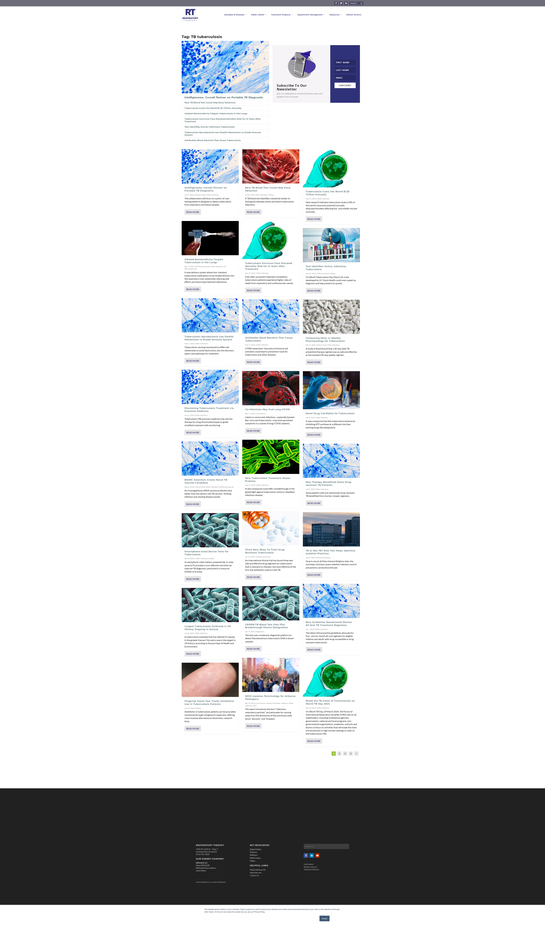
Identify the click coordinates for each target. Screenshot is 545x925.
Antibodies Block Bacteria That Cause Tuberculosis (213, 140)
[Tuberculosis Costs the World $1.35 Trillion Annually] (331, 168)
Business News (200, 195)
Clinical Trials (200, 487)
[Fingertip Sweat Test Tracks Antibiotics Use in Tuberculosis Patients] (210, 680)
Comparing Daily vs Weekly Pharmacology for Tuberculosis (325, 339)
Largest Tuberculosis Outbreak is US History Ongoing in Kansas (208, 628)
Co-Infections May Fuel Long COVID (267, 409)
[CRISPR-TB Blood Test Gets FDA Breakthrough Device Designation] (270, 603)
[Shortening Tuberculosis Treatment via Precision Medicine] (210, 387)
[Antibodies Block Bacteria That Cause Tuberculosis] (270, 316)
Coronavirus (261, 413)
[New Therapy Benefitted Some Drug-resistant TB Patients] (331, 461)
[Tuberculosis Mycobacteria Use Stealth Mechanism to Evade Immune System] (210, 315)
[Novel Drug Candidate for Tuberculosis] (331, 390)
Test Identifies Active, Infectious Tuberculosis (210, 126)
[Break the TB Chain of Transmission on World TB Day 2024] (331, 678)
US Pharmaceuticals (226, 487)
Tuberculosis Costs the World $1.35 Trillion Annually (213, 108)
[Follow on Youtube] (317, 855)
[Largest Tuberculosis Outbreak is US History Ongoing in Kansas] (210, 605)
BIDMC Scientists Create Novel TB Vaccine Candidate (206, 481)
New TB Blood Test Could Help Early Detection (210, 102)
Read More (192, 212)
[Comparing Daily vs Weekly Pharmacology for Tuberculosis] (331, 317)
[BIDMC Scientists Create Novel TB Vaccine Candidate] (210, 458)
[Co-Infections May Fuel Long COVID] (270, 388)
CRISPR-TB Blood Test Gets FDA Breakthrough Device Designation (266, 626)
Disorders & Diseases (234, 14)
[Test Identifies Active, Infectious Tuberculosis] (331, 245)
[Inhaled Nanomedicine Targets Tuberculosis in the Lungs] (210, 238)
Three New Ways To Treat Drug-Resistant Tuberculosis (265, 551)
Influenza (284, 703)
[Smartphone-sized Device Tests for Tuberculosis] (210, 530)
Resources (334, 14)
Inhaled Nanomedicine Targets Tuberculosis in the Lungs (216, 113)
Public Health (257, 14)
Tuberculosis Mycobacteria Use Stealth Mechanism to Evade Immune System (223, 133)
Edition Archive (353, 14)
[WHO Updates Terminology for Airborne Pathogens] (270, 675)
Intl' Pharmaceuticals (202, 266)
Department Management (310, 14)
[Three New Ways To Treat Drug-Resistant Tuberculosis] (270, 528)
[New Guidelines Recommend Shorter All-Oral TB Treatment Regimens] (331, 601)
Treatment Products (281, 14)
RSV (254, 706)
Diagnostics (260, 631)
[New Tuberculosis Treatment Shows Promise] (270, 457)
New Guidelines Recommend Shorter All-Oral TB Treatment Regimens (329, 624)
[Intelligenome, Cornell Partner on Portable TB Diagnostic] (225, 67)
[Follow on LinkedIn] (311, 855)
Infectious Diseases (273, 703)
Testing (211, 558)
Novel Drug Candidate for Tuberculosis (330, 413)
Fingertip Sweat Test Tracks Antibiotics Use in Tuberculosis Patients (209, 702)
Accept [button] (324, 918)
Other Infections (212, 195)
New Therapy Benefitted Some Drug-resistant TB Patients (329, 483)
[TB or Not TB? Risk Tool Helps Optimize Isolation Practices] (331, 529)
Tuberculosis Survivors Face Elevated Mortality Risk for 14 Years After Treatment (223, 120)
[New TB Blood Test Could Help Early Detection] (270, 166)
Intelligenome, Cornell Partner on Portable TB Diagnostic (224, 97)
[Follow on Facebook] (306, 855)
